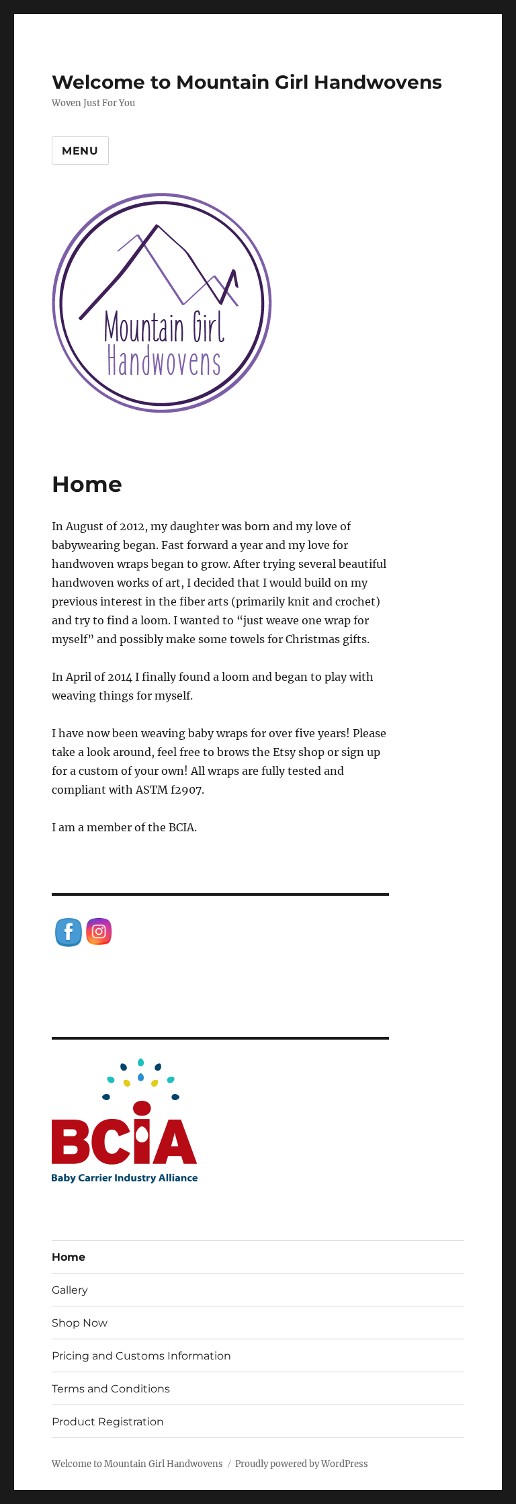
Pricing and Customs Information (141, 1355)
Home (68, 1257)
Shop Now (80, 1323)
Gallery (70, 1290)
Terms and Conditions (111, 1388)
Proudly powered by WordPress (301, 1464)
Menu (80, 150)
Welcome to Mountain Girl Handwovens (247, 82)
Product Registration (108, 1421)
